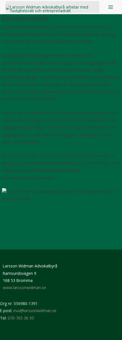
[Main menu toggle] (111, 7)
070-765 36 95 (21, 318)
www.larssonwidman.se (24, 287)
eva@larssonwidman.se (34, 310)
